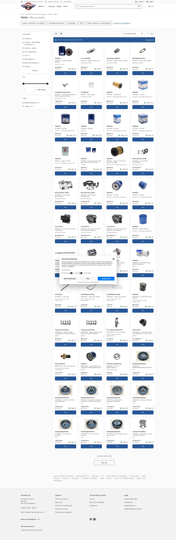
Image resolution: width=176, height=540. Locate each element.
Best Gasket (30, 59)
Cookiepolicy (128, 502)
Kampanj (51, 6)
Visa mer (104, 463)
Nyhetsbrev (94, 505)
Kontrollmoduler (134, 476)
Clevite (28, 66)
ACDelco (28, 38)
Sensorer (109, 478)
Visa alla (34, 70)
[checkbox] (23, 38)
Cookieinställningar (131, 499)
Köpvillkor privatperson (63, 512)
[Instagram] (94, 519)
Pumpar (102, 478)
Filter (81, 23)
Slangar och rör (141, 478)
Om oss (92, 499)
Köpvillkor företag (61, 509)
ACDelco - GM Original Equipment (32, 43)
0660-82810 (67, 1)
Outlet (65, 6)
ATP (27, 55)
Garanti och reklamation (63, 505)
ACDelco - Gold (31, 48)
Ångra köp (58, 502)
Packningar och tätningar (89, 478)
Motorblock (65, 478)
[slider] (23, 84)
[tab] (56, 33)
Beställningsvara (32, 103)
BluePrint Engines (32, 63)
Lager (143, 476)
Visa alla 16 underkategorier (122, 23)
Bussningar (72, 23)
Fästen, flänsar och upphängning (99, 23)
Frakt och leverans (61, 499)
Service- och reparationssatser (124, 478)
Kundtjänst (140, 1)
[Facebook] (91, 519)
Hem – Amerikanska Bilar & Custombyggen (33, 14)
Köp (65, 73)
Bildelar (41, 6)
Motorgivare (75, 478)
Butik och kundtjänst (97, 502)
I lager (29, 106)
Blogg (59, 6)
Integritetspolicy (129, 505)
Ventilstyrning (57, 480)
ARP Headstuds (31, 52)
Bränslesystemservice (56, 23)
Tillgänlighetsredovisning (133, 509)
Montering (56, 478)
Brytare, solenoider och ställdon (33, 23)
